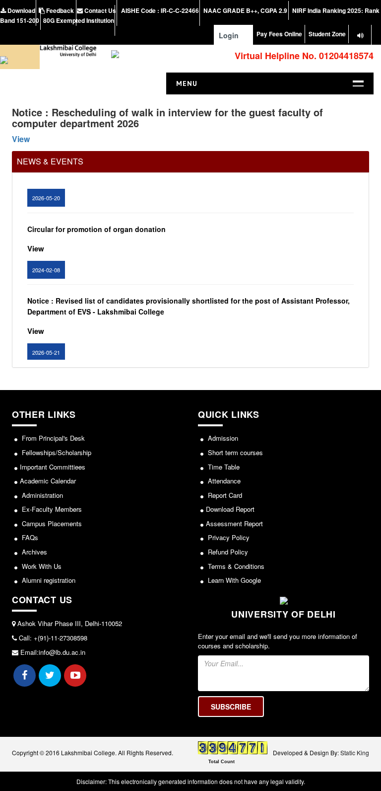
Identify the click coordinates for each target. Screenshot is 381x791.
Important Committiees (52, 467)
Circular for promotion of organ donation (96, 224)
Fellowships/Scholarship (55, 452)
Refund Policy (227, 551)
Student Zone (327, 33)
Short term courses (234, 452)
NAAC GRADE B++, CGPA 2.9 (244, 10)
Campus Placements (51, 523)
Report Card (224, 495)
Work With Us (41, 566)
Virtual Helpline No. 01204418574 (303, 55)
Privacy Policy (228, 537)
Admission (222, 438)
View (21, 139)
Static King (354, 752)
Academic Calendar (48, 480)
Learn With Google (233, 580)
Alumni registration (47, 580)
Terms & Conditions (235, 566)
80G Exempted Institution (78, 20)
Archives (33, 551)
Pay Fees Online (279, 33)
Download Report (230, 509)
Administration (41, 495)
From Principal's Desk (52, 438)
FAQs (29, 537)
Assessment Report (234, 523)
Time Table (223, 467)
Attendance (223, 480)
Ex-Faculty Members (51, 509)
